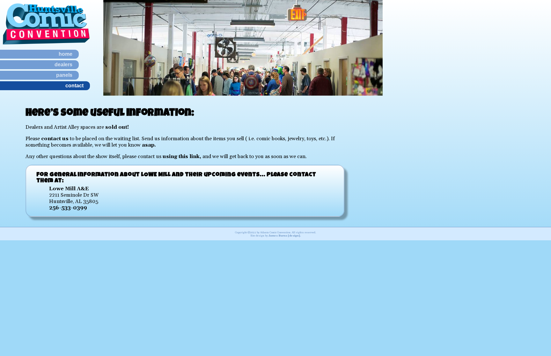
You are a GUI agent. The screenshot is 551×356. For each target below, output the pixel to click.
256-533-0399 (68, 208)
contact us (55, 138)
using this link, (182, 156)
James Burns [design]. (284, 235)
